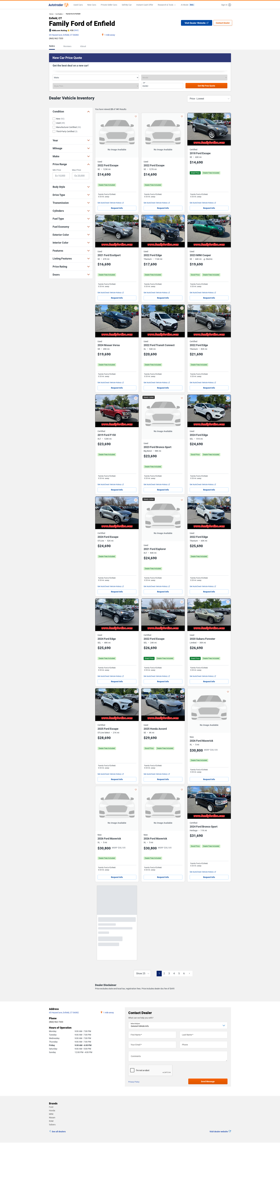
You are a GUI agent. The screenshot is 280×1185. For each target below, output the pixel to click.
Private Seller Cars (109, 5)
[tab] (52, 46)
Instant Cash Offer (144, 5)
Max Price (76, 170)
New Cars (91, 5)
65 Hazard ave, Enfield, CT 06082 (64, 35)
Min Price (57, 170)
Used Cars (78, 5)
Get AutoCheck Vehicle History (109, 203)
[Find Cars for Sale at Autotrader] (59, 5)
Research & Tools (165, 5)
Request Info (117, 208)
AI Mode (187, 5)
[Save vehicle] (136, 116)
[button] (225, 4)
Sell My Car (127, 5)
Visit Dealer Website (195, 23)
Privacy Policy (133, 1102)
